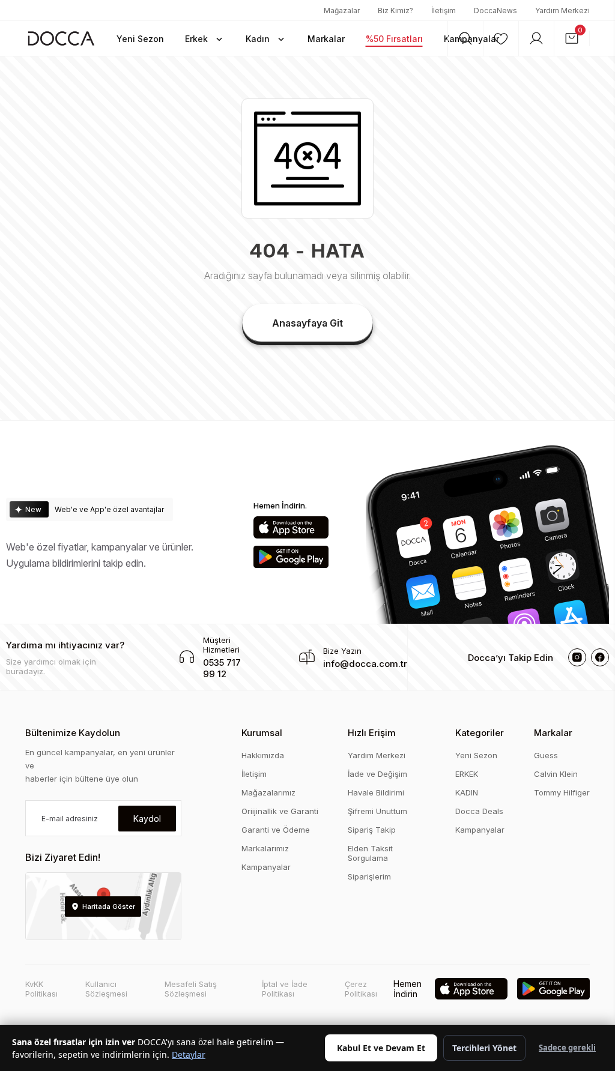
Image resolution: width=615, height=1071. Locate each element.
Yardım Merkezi (562, 10)
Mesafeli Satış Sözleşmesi (191, 988)
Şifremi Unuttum (377, 811)
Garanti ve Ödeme (275, 829)
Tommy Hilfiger (562, 792)
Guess (546, 755)
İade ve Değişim (377, 774)
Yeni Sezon (476, 755)
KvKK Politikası (41, 988)
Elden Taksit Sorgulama (370, 853)
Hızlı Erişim (372, 732)
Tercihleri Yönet (484, 1048)
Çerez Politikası (361, 988)
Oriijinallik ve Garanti (279, 811)
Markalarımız (265, 848)
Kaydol (147, 818)
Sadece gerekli (567, 1047)
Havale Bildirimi (376, 792)
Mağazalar (342, 10)
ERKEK (466, 774)
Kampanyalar (266, 867)
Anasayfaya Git (307, 323)
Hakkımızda (262, 755)
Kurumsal (261, 732)
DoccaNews (495, 10)
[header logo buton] (61, 38)
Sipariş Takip (372, 829)
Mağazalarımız (268, 792)
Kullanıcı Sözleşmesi (106, 988)
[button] (205, 38)
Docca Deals (479, 811)
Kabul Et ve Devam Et (381, 1048)
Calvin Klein (556, 774)
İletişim (443, 10)
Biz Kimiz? (395, 10)
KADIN (466, 792)
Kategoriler (479, 732)
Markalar (553, 732)
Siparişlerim (369, 876)
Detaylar (188, 1054)
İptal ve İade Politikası (285, 988)
